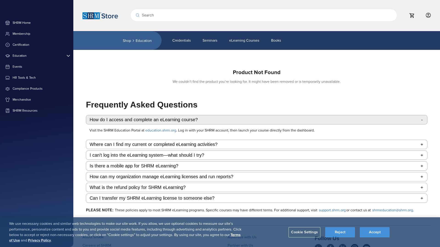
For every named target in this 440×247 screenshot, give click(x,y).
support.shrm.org (332, 210)
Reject (340, 232)
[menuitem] (36, 22)
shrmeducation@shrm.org (392, 210)
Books (276, 40)
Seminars (210, 40)
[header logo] (100, 15)
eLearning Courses (244, 40)
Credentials (181, 40)
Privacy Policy (39, 240)
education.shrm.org (160, 130)
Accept (375, 232)
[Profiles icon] (428, 15)
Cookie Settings (304, 232)
